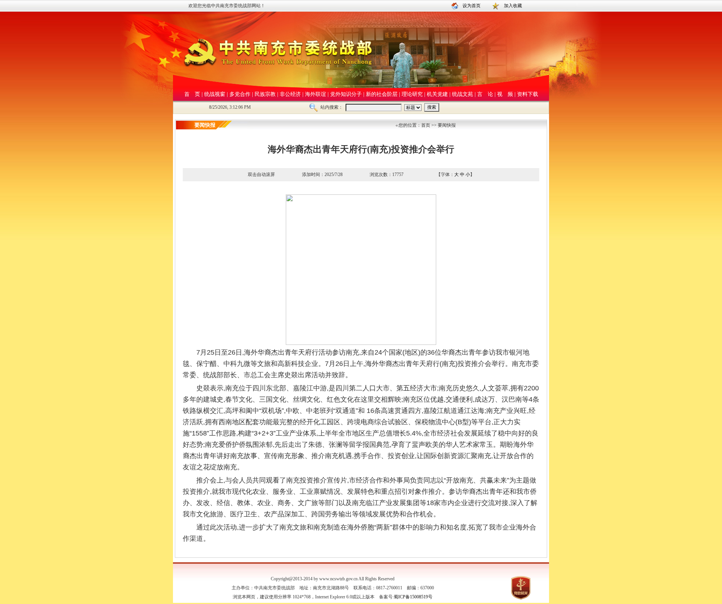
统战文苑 (462, 94)
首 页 (192, 94)
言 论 (485, 94)
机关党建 (437, 94)
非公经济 (290, 94)
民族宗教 (265, 94)
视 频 (505, 94)
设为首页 (472, 5)
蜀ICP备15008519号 (413, 596)
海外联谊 (315, 94)
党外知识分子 (346, 94)
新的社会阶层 (381, 94)
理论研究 (412, 94)
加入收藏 (513, 5)
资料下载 (527, 94)
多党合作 (239, 94)
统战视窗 (214, 94)
